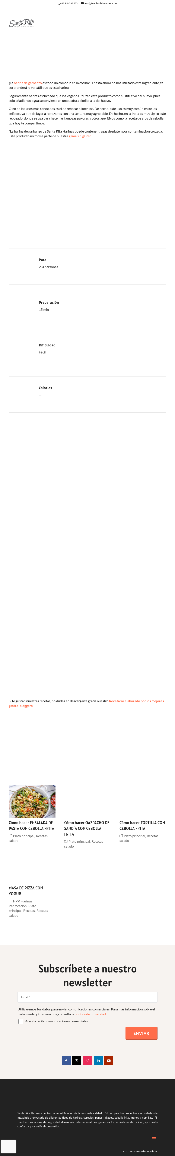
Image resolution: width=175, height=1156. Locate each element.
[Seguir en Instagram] (87, 1060)
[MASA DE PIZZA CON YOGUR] (32, 866)
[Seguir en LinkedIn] (98, 1060)
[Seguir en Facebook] (66, 1060)
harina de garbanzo (28, 83)
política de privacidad (90, 1014)
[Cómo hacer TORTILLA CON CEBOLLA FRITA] (143, 801)
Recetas (29, 910)
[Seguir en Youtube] (108, 1060)
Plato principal (23, 836)
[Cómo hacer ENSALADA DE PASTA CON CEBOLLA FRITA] (32, 801)
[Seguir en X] (76, 1060)
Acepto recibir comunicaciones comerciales (56, 1021)
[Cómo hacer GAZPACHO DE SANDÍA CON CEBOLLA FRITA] (87, 801)
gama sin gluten (80, 136)
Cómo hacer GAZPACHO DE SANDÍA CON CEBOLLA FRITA (86, 828)
